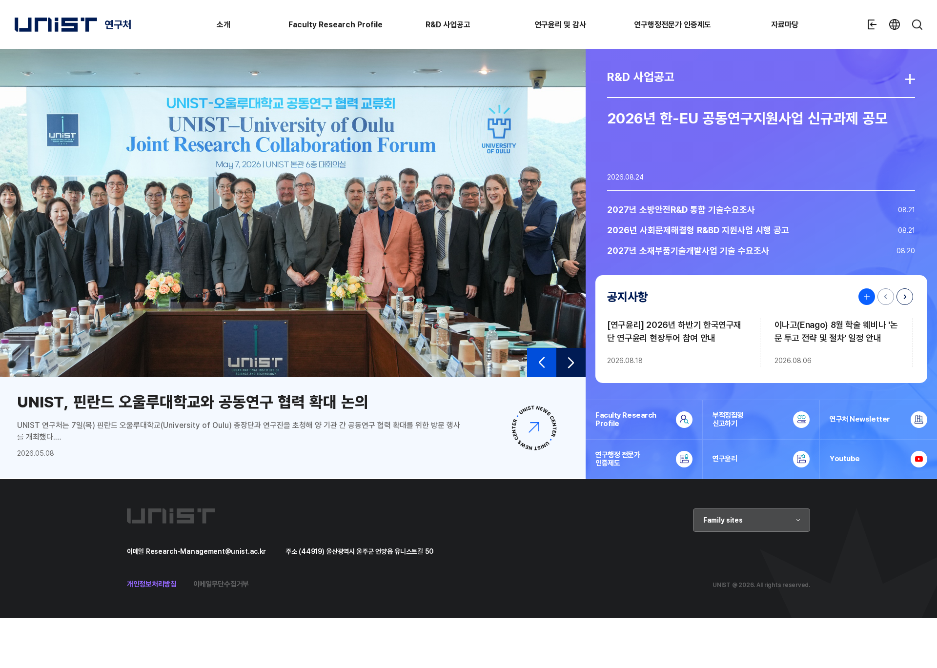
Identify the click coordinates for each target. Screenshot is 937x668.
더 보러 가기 (910, 79)
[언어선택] (894, 24)
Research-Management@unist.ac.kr (206, 551)
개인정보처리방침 (152, 584)
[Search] (917, 24)
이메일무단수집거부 (221, 584)
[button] (541, 362)
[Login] (872, 24)
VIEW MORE (864, 296)
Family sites (723, 520)
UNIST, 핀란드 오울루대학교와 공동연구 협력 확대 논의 (192, 401)
